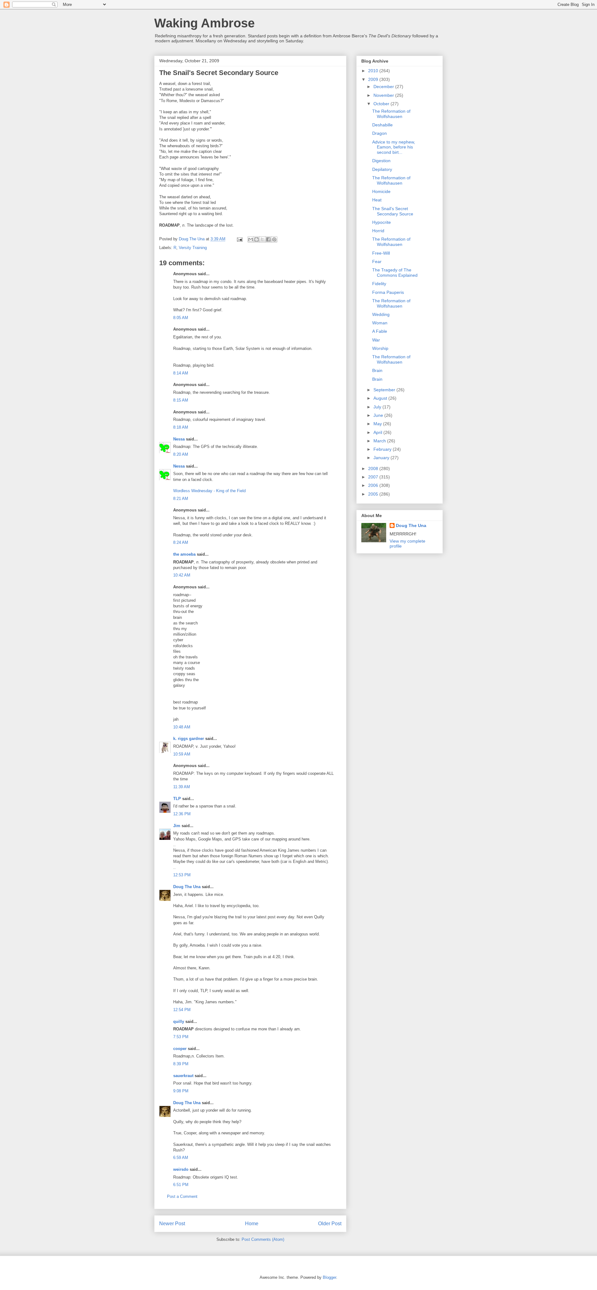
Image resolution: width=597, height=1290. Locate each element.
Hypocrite (381, 222)
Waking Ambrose (204, 23)
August (380, 398)
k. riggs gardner (188, 738)
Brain (377, 370)
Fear (377, 261)
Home (251, 1223)
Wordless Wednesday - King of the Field (209, 490)
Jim (176, 825)
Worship (380, 348)
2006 (373, 485)
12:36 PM (182, 814)
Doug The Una (187, 886)
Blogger (329, 1277)
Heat (377, 199)
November (384, 95)
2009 (373, 79)
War (376, 339)
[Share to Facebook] (268, 239)
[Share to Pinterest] (274, 239)
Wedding (381, 314)
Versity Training (193, 247)
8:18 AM (180, 427)
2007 (373, 476)
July (377, 406)
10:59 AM (181, 754)
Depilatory (382, 169)
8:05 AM (180, 317)
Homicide (381, 191)
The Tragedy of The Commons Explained (395, 272)
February (383, 449)
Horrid (378, 230)
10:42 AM (181, 575)
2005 (373, 494)
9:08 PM (180, 1091)
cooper (180, 1048)
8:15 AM (180, 400)
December (384, 86)
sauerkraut (183, 1075)
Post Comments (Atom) (263, 1239)
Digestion (381, 160)
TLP (177, 798)
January (382, 457)
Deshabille (382, 124)
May (378, 423)
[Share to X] (262, 239)
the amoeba (184, 554)
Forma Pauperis (388, 292)
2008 (373, 468)
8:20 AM (180, 454)
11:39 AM (181, 786)
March (380, 440)
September (384, 389)
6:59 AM (180, 1157)
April (378, 432)
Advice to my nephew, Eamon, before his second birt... (393, 147)
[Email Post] (239, 239)
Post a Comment (182, 1196)
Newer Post (172, 1223)
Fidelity (379, 283)
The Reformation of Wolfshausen (391, 114)
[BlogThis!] (256, 239)
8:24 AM (180, 542)
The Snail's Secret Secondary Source (392, 211)
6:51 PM (180, 1184)
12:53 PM (182, 875)
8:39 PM (180, 1064)
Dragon (379, 133)
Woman (379, 322)
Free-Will (381, 253)
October (382, 103)
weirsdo (180, 1169)
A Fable (379, 331)
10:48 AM (181, 727)
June (378, 415)
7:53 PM (180, 1036)
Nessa (179, 439)
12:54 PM (182, 1009)
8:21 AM (180, 498)
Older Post (329, 1223)
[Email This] (251, 239)
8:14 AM (180, 373)
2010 (373, 70)
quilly (178, 1021)
